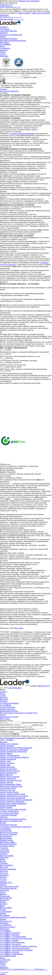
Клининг (3, 27)
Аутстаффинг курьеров (9, 952)
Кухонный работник (8, 844)
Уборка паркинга (7, 746)
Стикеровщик (5, 925)
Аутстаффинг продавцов (10, 944)
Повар (2, 859)
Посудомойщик (6, 865)
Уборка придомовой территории (13, 751)
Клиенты (3, 50)
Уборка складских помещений (12, 798)
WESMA (9, 740)
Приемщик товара (7, 842)
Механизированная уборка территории (16, 748)
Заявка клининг (24, 13)
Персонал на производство (11, 35)
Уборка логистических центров (13, 809)
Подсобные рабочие (8, 888)
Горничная (4, 890)
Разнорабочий (6, 898)
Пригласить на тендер (9, 717)
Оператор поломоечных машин (13, 917)
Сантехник (4, 850)
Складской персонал (8, 31)
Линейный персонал (8, 38)
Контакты (4, 56)
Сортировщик (6, 911)
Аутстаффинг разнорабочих (11, 954)
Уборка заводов (6, 782)
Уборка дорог (5, 761)
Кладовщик (5, 915)
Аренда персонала (7, 707)
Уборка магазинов (7, 767)
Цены (2, 46)
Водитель (4, 871)
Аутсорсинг (5, 29)
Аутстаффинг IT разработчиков (13, 936)
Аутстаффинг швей (8, 956)
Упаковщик (4, 852)
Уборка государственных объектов (14, 757)
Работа (3, 52)
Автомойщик (5, 829)
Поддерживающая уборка (10, 784)
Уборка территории (8, 778)
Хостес (3, 892)
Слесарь (3, 881)
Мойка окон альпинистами (11, 786)
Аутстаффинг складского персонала (15, 948)
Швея (2, 906)
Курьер (3, 909)
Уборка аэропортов (8, 759)
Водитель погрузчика (9, 832)
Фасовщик (4, 923)
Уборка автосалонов (8, 769)
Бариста (3, 894)
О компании (5, 48)
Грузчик (3, 879)
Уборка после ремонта (9, 744)
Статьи (3, 54)
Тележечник (5, 896)
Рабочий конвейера (8, 869)
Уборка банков (6, 807)
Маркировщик (6, 838)
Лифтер (3, 884)
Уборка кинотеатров (8, 773)
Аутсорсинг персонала (9, 91)
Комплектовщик (7, 856)
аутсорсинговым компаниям (22, 133)
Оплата (3, 715)
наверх (3, 974)
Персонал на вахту (7, 927)
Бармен (3, 913)
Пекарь (3, 902)
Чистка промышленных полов (12, 794)
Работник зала (6, 921)
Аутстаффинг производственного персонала (18, 946)
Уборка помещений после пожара (14, 796)
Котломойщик (6, 836)
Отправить (15, 734)
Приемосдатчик (6, 840)
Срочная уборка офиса (9, 811)
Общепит (4, 33)
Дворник (3, 854)
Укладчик (4, 873)
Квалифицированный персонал (13, 40)
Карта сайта (5, 719)
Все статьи (19, 628)
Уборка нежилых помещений (12, 802)
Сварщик (4, 863)
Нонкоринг (4, 42)
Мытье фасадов (6, 775)
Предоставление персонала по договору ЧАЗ (18, 713)
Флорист (3, 877)
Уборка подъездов (7, 790)
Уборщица (4, 875)
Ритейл (3, 37)
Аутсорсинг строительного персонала (15, 827)
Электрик (4, 848)
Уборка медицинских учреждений (14, 750)
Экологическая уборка (9, 792)
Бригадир (4, 867)
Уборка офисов (6, 753)
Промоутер (4, 900)
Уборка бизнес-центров (9, 776)
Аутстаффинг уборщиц (9, 935)
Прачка (3, 919)
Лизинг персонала (7, 709)
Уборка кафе (5, 765)
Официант (4, 857)
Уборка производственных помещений (16, 800)
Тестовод (3, 904)
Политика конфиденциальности (13, 738)
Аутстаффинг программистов (12, 942)
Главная (3, 89)
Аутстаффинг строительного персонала (16, 950)
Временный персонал (9, 711)
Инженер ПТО (6, 883)
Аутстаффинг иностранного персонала (16, 938)
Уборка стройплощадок (9, 755)
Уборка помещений (8, 805)
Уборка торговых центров (11, 780)
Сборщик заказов (7, 846)
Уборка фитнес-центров (10, 771)
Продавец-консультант (9, 886)
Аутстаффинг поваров (9, 940)
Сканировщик (6, 830)
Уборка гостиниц (7, 763)
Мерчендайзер (6, 908)
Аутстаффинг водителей (10, 933)
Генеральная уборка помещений (13, 803)
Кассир (3, 861)
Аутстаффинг (5, 44)
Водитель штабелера (8, 834)
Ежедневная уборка (8, 788)
